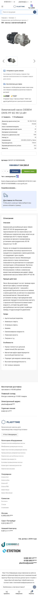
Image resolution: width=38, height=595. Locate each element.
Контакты (4, 501)
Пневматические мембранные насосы (13, 443)
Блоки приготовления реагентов (11, 465)
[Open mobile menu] (2, 6)
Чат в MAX (31, 8)
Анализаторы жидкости (8, 459)
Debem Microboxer (7, 493)
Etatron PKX (5, 486)
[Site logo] (19, 6)
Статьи (3, 504)
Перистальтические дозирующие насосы (14, 449)
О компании (5, 507)
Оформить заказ (29, 171)
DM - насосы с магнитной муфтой (13, 23)
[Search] (34, 12)
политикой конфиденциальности (24, 582)
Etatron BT (4, 483)
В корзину (15, 171)
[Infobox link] (8, 408)
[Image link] (10, 422)
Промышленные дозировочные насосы (13, 453)
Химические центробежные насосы (14, 20)
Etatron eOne (5, 480)
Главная (4, 18)
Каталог (11, 18)
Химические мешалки (8, 468)
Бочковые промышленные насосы (11, 462)
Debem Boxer (5, 490)
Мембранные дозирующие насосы (12, 446)
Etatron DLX (4, 477)
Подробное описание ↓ (8, 188)
